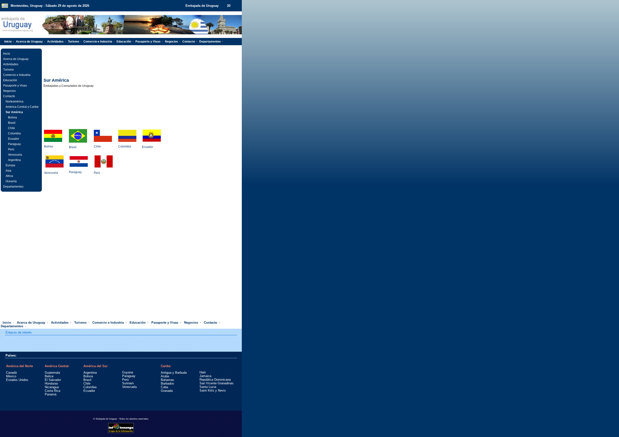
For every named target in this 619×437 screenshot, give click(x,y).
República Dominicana (215, 379)
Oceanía (11, 181)
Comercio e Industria (97, 41)
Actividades (55, 41)
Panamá (50, 394)
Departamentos (210, 41)
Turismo (73, 41)
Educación (124, 41)
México (11, 376)
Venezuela (15, 154)
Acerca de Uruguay (29, 41)
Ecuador (13, 138)
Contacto (188, 41)
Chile (11, 128)
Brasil (11, 122)
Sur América (14, 112)
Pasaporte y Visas (148, 41)
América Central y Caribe (22, 107)
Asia (8, 170)
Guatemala (52, 372)
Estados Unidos (17, 380)
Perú (11, 149)
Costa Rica (52, 391)
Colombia (14, 133)
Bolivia (12, 117)
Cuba (164, 387)
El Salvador (53, 380)
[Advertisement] (142, 62)
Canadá (11, 372)
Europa (10, 165)
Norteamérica (14, 101)
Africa (9, 176)
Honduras (51, 383)
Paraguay (14, 144)
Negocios (171, 41)
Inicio (8, 41)
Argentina (14, 160)
